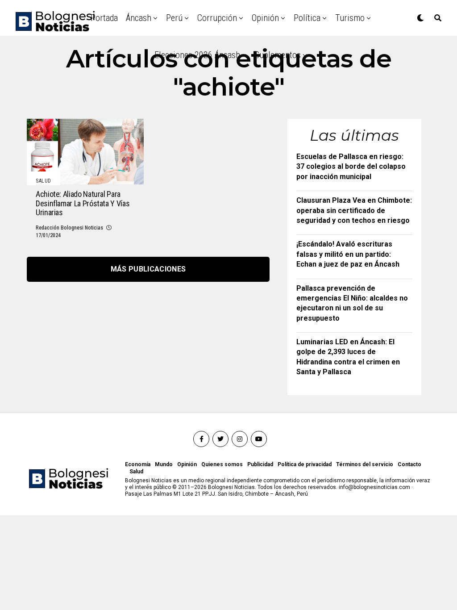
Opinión (265, 18)
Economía (137, 464)
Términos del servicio (364, 464)
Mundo (164, 464)
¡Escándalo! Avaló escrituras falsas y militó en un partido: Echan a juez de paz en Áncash (347, 254)
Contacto (409, 464)
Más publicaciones (148, 269)
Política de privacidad (305, 464)
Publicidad (260, 464)
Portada (104, 18)
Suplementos (278, 55)
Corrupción (217, 18)
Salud (136, 471)
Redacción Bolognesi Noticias (69, 228)
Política (307, 18)
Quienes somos (222, 464)
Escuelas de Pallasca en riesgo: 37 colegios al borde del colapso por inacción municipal (351, 166)
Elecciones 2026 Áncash (197, 55)
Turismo (350, 18)
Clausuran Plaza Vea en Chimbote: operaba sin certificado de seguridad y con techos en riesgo (354, 210)
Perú (174, 18)
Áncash (138, 18)
